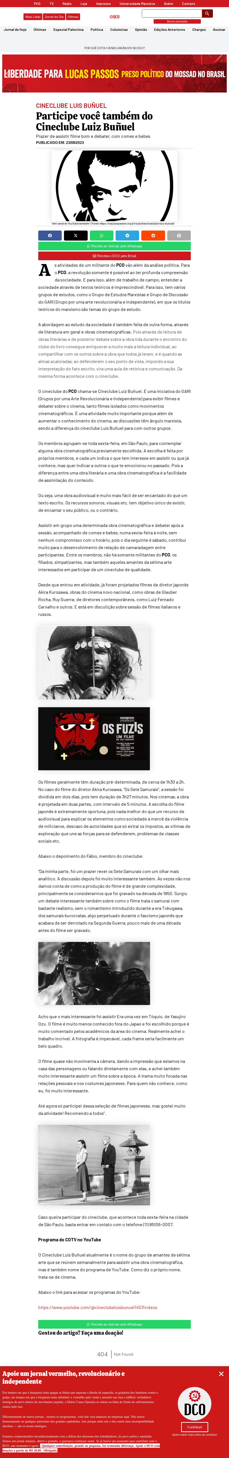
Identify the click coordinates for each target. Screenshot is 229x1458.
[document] (114, 729)
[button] (221, 1374)
